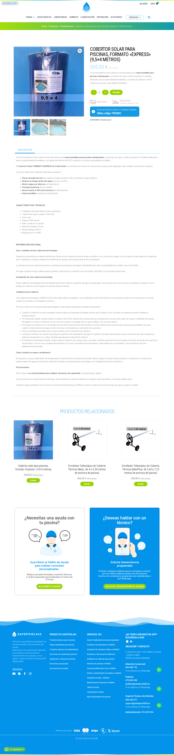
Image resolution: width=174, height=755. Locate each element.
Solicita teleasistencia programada (124, 564)
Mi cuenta (143, 4)
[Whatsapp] (159, 669)
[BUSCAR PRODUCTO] (149, 17)
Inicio (44, 26)
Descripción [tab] (25, 149)
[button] (30, 17)
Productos (53, 26)
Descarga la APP (10, 3)
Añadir (116, 92)
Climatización (66, 26)
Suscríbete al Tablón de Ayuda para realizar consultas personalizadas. (49, 566)
